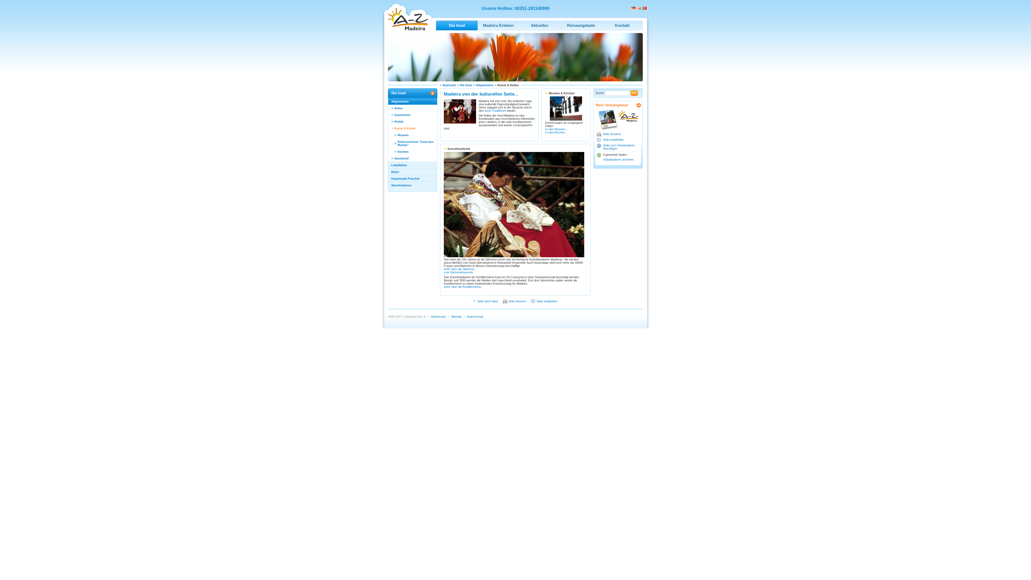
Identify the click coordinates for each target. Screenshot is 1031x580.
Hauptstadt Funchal (405, 178)
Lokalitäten (399, 165)
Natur (395, 171)
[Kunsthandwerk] (514, 256)
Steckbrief (401, 158)
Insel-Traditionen (495, 110)
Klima (398, 108)
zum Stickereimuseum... (459, 272)
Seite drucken (612, 134)
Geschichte (402, 115)
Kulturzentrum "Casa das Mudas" (415, 143)
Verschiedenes (401, 185)
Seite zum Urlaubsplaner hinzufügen (619, 147)
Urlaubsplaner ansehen (618, 159)
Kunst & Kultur (405, 128)
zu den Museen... (556, 129)
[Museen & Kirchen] (566, 119)
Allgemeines (484, 85)
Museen (403, 135)
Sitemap (456, 316)
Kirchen (403, 151)
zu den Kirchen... (556, 132)
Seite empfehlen (613, 139)
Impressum (438, 316)
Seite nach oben (487, 301)
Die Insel (466, 85)
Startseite (449, 85)
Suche (600, 93)
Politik (398, 121)
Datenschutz (475, 316)
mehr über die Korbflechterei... (463, 286)
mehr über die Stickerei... (460, 269)
